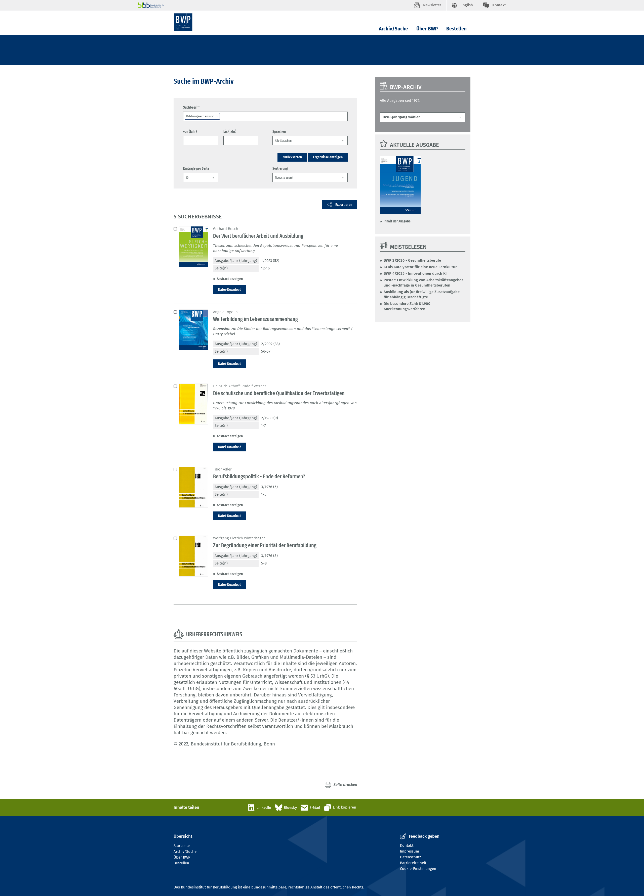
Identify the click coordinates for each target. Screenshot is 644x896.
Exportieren (343, 204)
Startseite (182, 845)
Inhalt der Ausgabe (397, 221)
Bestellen (456, 29)
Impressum (409, 851)
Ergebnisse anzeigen (328, 157)
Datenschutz (410, 857)
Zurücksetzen (292, 157)
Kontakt (406, 845)
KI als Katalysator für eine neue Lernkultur (420, 267)
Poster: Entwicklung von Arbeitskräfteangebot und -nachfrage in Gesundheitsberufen (423, 283)
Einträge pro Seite (196, 168)
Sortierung (280, 168)
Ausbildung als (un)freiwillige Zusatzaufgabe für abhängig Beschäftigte (422, 294)
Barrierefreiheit (413, 863)
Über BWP (427, 29)
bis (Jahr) (229, 131)
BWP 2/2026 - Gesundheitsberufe (412, 260)
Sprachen (279, 131)
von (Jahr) (190, 131)
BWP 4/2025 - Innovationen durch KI (415, 273)
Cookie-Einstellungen (418, 868)
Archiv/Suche (393, 29)
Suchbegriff (191, 107)
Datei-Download (229, 289)
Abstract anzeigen (230, 278)
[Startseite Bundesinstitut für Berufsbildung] (273, 5)
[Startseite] (183, 22)
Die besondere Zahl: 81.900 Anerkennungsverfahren (407, 306)
